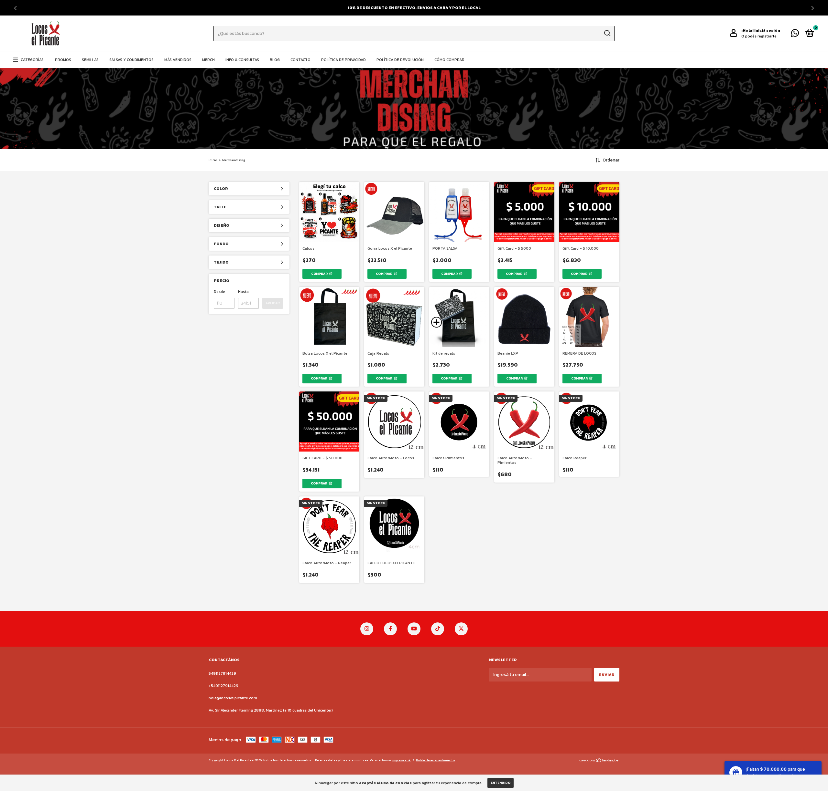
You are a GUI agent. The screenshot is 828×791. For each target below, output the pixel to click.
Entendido (500, 782)
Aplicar (273, 303)
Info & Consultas (242, 60)
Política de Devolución (400, 60)
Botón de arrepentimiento (435, 760)
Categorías (32, 60)
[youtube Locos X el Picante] (414, 628)
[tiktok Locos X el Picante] (437, 628)
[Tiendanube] (599, 761)
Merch (208, 60)
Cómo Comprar (449, 60)
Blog (275, 60)
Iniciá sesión (767, 30)
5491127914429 (222, 673)
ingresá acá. (401, 760)
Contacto (300, 60)
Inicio (213, 160)
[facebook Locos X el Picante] (390, 628)
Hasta (243, 292)
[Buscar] (607, 33)
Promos (63, 60)
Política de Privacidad (343, 60)
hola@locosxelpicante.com (233, 698)
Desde (219, 292)
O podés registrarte (759, 36)
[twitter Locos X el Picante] (461, 628)
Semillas (90, 60)
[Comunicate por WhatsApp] (795, 34)
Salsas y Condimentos (131, 60)
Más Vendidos (177, 60)
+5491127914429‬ (223, 686)
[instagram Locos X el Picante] (366, 628)
